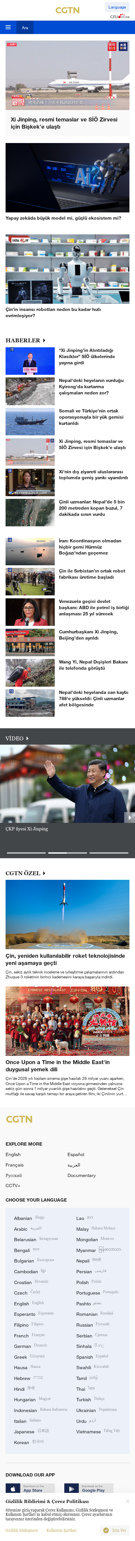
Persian (91, 1270)
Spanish (92, 1356)
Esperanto (34, 1313)
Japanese (31, 1430)
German (30, 1345)
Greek (29, 1356)
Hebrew (28, 1377)
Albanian (29, 1217)
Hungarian (32, 1398)
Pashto (89, 1302)
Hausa (27, 1366)
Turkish (90, 1398)
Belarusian (36, 1238)
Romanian (94, 1313)
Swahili (92, 1366)
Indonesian (40, 1409)
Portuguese (97, 1292)
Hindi (24, 1388)
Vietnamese (98, 1430)
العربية (74, 1165)
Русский (14, 1175)
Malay (96, 1228)
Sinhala (90, 1345)
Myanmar (98, 1249)
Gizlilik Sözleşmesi (22, 1530)
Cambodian (30, 1270)
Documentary (82, 1175)
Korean (29, 1441)
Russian (92, 1324)
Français (15, 1165)
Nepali (88, 1260)
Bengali (26, 1249)
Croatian (31, 1281)
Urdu (86, 1420)
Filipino (29, 1324)
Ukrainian (96, 1409)
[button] (26, 852)
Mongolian (95, 1238)
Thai (85, 1388)
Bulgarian (34, 1260)
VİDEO (15, 738)
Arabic (27, 1228)
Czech (27, 1292)
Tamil (87, 1377)
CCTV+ (13, 1185)
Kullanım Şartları (62, 1530)
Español (76, 1154)
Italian (27, 1420)
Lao (84, 1217)
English (13, 1154)
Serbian (91, 1335)
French (29, 1335)
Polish (89, 1281)
